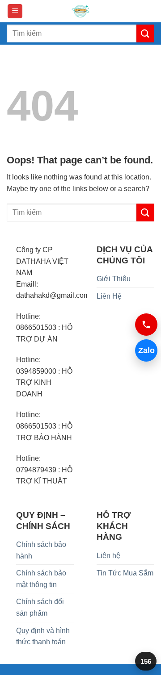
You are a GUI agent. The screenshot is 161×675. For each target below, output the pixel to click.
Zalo (146, 350)
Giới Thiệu (114, 279)
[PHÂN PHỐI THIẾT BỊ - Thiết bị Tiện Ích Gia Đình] (80, 11)
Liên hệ (108, 555)
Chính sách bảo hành (41, 550)
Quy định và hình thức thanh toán (43, 636)
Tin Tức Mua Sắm (125, 573)
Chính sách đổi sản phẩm (40, 607)
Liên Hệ (109, 296)
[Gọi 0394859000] (146, 324)
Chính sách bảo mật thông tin (41, 578)
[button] (15, 11)
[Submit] (145, 33)
